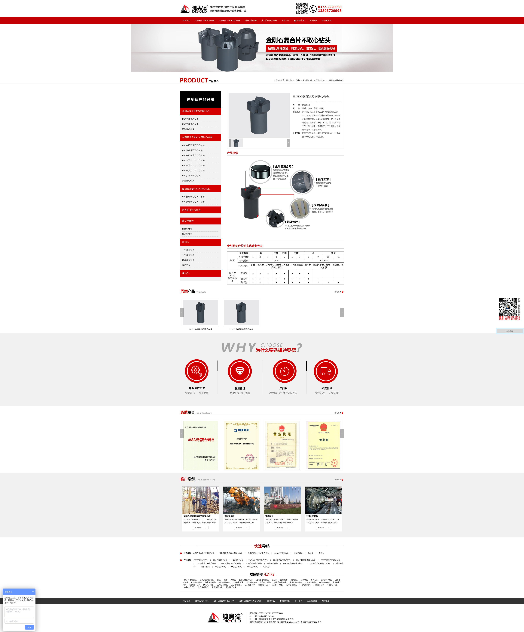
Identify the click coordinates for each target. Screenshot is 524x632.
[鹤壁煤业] (282, 500)
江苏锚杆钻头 (265, 582)
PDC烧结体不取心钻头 (192, 150)
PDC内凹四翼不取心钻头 (193, 155)
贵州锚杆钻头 (251, 582)
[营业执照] (248, 445)
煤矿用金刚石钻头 (207, 580)
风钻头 (185, 242)
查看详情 (198, 528)
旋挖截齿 (283, 580)
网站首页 (186, 20)
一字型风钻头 (188, 250)
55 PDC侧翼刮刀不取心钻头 (241, 329)
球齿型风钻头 (188, 260)
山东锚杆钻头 (196, 582)
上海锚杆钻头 (231, 587)
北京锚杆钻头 (203, 587)
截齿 (225, 580)
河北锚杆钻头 (210, 582)
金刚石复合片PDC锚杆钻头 (196, 111)
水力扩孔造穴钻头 (269, 20)
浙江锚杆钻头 (208, 585)
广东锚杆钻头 (305, 585)
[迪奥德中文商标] (289, 445)
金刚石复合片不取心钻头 (229, 20)
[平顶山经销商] (323, 500)
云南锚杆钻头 (222, 585)
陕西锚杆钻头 (224, 582)
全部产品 (285, 20)
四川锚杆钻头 (238, 582)
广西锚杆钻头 (319, 585)
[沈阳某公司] (241, 500)
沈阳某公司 (229, 516)
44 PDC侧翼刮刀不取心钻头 (200, 329)
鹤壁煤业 (269, 516)
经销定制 (300, 20)
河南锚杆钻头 (326, 580)
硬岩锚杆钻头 (188, 129)
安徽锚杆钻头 (310, 582)
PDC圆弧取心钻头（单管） (194, 197)
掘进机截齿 (187, 234)
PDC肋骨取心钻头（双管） (194, 202)
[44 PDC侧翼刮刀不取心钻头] (200, 312)
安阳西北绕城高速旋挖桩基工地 (197, 516)
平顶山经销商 (312, 516)
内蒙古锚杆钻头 (280, 582)
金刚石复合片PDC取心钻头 (196, 189)
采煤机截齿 (187, 229)
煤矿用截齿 (188, 221)
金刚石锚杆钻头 (262, 580)
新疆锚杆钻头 (217, 587)
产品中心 (297, 80)
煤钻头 (185, 273)
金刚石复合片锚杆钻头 (204, 20)
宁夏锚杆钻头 (332, 585)
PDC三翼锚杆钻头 (190, 124)
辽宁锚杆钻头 (236, 585)
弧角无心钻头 (251, 20)
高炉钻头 (186, 265)
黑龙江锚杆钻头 (296, 582)
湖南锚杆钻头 (195, 585)
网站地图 (325, 601)
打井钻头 (314, 580)
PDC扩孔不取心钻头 (191, 176)
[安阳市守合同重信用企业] (330, 445)
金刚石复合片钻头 (246, 580)
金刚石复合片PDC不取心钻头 (313, 80)
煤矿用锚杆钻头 (190, 580)
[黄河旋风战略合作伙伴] (207, 445)
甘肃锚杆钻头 (250, 585)
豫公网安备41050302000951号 (289, 622)
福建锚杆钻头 (277, 585)
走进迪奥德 (326, 20)
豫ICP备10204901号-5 (312, 622)
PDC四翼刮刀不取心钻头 (193, 166)
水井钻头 (304, 580)
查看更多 (338, 292)
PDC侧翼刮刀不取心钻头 (335, 80)
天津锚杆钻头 (291, 585)
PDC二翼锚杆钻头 (190, 119)
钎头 (219, 580)
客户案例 (313, 20)
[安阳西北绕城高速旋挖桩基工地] (200, 500)
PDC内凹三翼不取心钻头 (193, 145)
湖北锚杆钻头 (324, 582)
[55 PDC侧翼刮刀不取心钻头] (241, 312)
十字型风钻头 (188, 255)
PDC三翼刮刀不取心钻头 (193, 160)
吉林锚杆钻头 (189, 587)
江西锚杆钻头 (263, 585)
